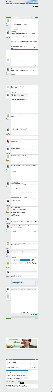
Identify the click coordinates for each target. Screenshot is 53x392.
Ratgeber (19, 3)
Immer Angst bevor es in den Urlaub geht (14, 378)
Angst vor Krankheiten (19, 381)
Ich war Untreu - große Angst (12, 362)
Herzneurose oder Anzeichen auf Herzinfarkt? (15, 376)
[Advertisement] (24, 177)
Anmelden (36, 3)
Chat (21, 3)
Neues (9, 3)
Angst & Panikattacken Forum (13, 381)
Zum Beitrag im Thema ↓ (14, 48)
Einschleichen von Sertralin (12, 364)
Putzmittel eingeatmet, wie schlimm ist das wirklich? (17, 16)
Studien (28, 3)
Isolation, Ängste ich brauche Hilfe (13, 367)
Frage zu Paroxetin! (11, 373)
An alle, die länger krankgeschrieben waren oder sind (16, 375)
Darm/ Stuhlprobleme (11, 365)
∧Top (51, 391)
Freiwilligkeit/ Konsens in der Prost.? (13, 360)
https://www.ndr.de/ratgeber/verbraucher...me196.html (17, 37)
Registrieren (33, 3)
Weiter (36, 314)
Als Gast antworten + (8, 17)
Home (7, 3)
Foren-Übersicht (8, 381)
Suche (16, 3)
